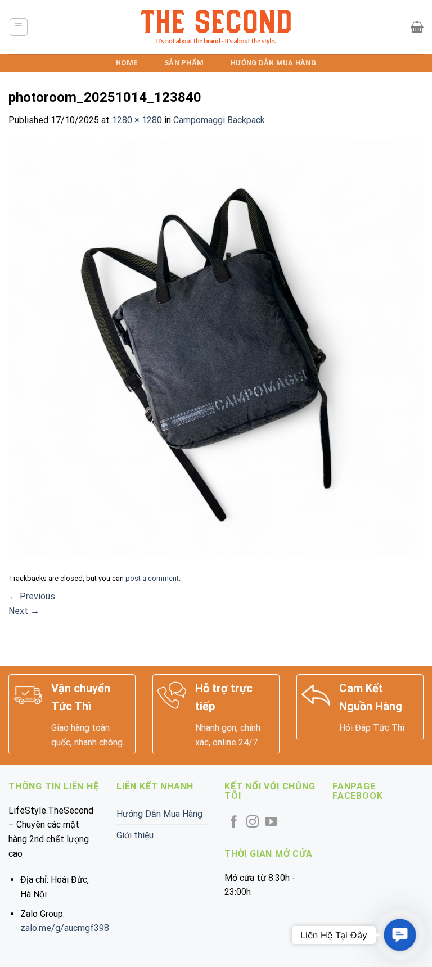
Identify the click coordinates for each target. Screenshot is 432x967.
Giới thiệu (135, 835)
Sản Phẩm (184, 62)
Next (23, 610)
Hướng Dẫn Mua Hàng (273, 62)
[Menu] (19, 27)
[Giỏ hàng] (417, 27)
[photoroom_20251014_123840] (216, 347)
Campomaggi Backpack (219, 120)
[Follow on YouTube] (271, 823)
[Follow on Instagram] (252, 823)
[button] (399, 934)
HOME (126, 62)
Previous (31, 596)
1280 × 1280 (137, 120)
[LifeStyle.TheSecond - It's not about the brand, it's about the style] (216, 27)
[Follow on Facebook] (234, 823)
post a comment (152, 578)
